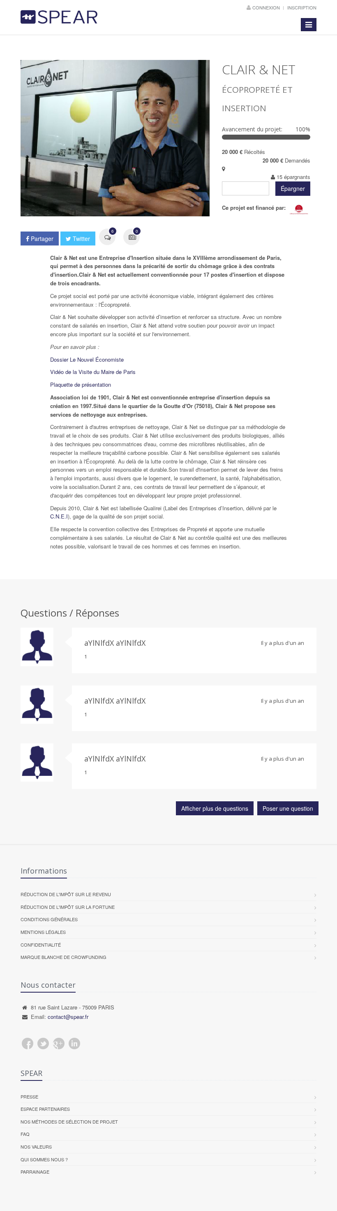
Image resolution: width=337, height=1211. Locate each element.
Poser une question (288, 808)
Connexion (266, 7)
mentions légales (43, 932)
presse (29, 1096)
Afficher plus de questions (214, 808)
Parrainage (35, 1171)
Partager (41, 238)
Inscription (301, 7)
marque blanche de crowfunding (63, 957)
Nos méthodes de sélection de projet (69, 1121)
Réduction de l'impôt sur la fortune (68, 907)
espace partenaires (45, 1108)
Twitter (80, 238)
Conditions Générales (49, 919)
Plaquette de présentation (80, 384)
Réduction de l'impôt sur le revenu (66, 894)
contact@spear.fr (68, 1017)
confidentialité (41, 944)
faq (25, 1134)
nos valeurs (36, 1146)
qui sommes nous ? (44, 1159)
